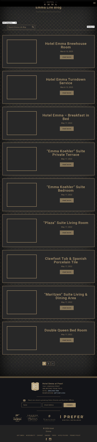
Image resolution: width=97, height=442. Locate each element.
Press (54, 435)
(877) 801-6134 (59, 393)
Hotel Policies (63, 435)
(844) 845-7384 (53, 391)
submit (70, 405)
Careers (47, 435)
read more (66, 57)
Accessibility (30, 435)
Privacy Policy (75, 435)
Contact (40, 435)
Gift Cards (20, 435)
